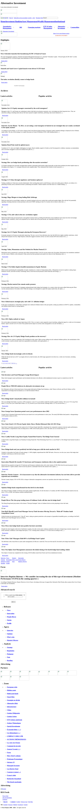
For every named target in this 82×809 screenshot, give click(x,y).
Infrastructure (11, 707)
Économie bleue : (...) (14, 729)
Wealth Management (46, 21)
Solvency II (10, 762)
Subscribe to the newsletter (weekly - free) (24, 18)
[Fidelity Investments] (33, 675)
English (5, 804)
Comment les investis (14, 746)
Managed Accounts (13, 765)
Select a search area (10, 595)
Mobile (15, 804)
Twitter (25, 804)
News (7, 558)
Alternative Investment (61, 27)
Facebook (20, 804)
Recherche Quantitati (14, 779)
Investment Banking (14, 21)
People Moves (21, 559)
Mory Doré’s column (14, 756)
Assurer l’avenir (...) (13, 749)
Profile (8, 563)
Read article (4, 61)
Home (3, 21)
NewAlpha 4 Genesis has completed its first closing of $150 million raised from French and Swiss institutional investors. (31, 553)
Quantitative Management (7, 27)
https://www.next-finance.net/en (61, 33)
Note (13, 561)
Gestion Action (12, 716)
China (9, 710)
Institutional (60, 21)
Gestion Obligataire (13, 713)
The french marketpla (14, 782)
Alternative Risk (12, 703)
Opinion (3, 559)
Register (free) (39, 18)
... (16, 363)
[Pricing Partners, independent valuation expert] (14, 675)
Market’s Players (22, 561)
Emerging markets (34, 27)
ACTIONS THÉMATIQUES (16, 739)
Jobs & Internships (7, 797)
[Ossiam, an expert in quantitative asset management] (52, 675)
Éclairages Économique (14, 759)
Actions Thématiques (14, 723)
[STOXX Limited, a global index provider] (5, 680)
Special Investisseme (13, 726)
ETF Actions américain (14, 720)
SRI (20, 27)
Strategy (14, 558)
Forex (9, 752)
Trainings (4, 799)
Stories (8, 561)
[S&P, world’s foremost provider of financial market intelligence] (24, 675)
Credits (18, 801)
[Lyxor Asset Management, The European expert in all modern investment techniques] (72, 675)
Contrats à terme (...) (14, 772)
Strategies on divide (13, 700)
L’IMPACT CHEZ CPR (15, 736)
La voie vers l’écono (13, 743)
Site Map (30, 801)
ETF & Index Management (47, 27)
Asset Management (30, 21)
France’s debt (11, 775)
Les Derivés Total (12, 769)
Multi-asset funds (12, 693)
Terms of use (24, 801)
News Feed (5, 796)
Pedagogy (3, 561)
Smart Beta (10, 697)
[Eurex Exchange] (43, 675)
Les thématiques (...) (13, 733)
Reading (3, 563)
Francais (10, 804)
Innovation (21, 558)
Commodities (75, 27)
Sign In (11, 18)
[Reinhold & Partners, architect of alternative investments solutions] (5, 675)
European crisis (12, 687)
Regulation (9, 559)
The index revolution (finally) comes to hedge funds (17, 79)
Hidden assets (11, 690)
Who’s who (15, 559)
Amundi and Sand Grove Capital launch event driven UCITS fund (23, 68)
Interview (3, 558)
